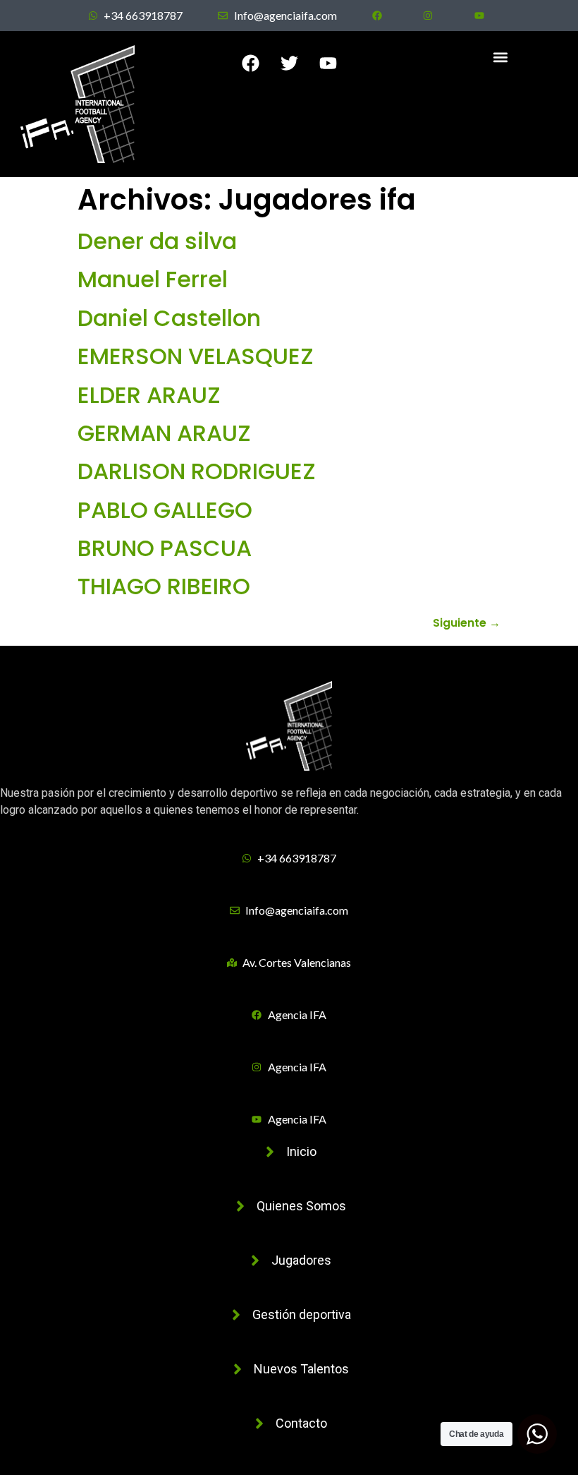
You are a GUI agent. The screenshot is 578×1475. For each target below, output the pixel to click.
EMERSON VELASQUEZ (196, 356)
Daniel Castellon (169, 318)
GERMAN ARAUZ (164, 433)
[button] (500, 56)
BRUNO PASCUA (165, 548)
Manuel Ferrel (153, 279)
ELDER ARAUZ (149, 395)
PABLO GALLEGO (165, 510)
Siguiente (466, 623)
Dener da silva (157, 241)
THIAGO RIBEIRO (164, 586)
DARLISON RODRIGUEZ (197, 471)
